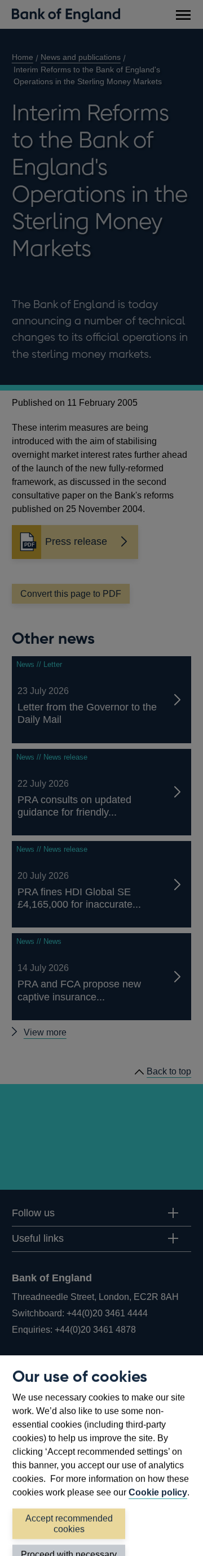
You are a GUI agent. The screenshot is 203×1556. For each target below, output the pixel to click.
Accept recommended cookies (69, 1524)
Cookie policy (158, 1492)
